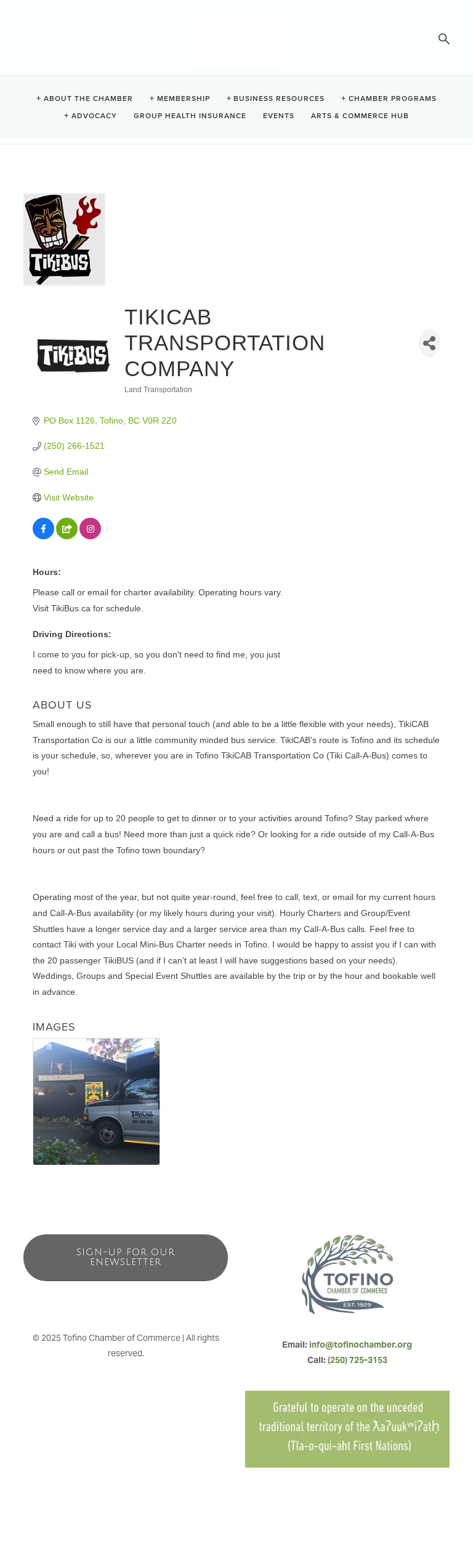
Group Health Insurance (190, 114)
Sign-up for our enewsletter (125, 1257)
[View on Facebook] (43, 536)
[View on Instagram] (90, 536)
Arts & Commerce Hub (360, 114)
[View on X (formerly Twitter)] (67, 536)
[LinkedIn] (152, 1299)
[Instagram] (125, 1299)
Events (278, 114)
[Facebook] (98, 1299)
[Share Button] (429, 343)
